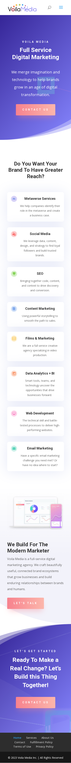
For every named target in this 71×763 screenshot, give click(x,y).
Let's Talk (25, 603)
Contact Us (35, 702)
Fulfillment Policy (41, 742)
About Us (47, 737)
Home (17, 737)
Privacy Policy (45, 746)
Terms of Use (22, 746)
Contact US (35, 109)
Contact (19, 742)
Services (31, 737)
